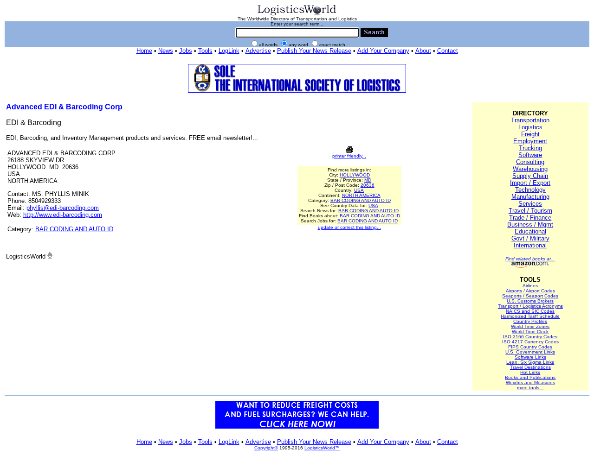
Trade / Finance (530, 217)
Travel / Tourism (530, 210)
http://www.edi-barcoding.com (62, 214)
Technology (530, 189)
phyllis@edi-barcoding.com (62, 207)
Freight (530, 134)
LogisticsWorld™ (322, 447)
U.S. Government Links (530, 351)
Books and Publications (530, 377)
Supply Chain (530, 175)
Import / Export (530, 182)
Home (144, 50)
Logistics (530, 127)
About (423, 50)
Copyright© (266, 447)
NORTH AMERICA (361, 195)
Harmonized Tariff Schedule (530, 316)
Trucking (530, 148)
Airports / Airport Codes (530, 290)
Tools (205, 50)
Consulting (530, 161)
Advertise (258, 50)
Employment (530, 141)
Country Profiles (530, 321)
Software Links (530, 357)
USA (359, 190)
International (530, 245)
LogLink (229, 50)
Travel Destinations (530, 367)
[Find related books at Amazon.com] (530, 266)
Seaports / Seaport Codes (530, 295)
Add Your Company (383, 50)
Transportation (530, 120)
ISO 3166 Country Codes (530, 336)
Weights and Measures (530, 382)
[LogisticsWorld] (297, 14)
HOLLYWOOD (355, 174)
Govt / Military (530, 238)
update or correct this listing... (349, 227)
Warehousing (530, 168)
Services (530, 203)
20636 (367, 185)
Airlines (530, 285)
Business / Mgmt (530, 224)
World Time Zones (530, 326)
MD (367, 180)
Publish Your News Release (314, 50)
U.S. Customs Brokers (530, 300)
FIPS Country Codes (530, 346)
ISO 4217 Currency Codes (530, 341)
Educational (530, 231)
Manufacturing (530, 196)
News (165, 50)
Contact (447, 50)
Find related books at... (530, 258)
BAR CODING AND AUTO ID (74, 229)
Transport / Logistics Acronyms (530, 306)
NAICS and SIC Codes (530, 311)
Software (530, 155)
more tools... (530, 387)
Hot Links (530, 372)
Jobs (185, 50)
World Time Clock (530, 331)
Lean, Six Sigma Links (530, 362)
